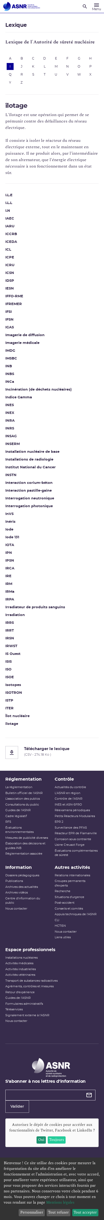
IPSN (9, 560)
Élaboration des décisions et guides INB (25, 846)
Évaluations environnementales (19, 830)
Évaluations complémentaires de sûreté (76, 853)
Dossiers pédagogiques (22, 875)
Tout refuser (58, 1212)
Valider (17, 1106)
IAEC (9, 218)
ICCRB (11, 234)
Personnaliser (31, 1212)
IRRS (9, 623)
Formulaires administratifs (24, 1003)
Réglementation (23, 779)
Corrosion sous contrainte (73, 839)
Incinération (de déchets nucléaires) (38, 389)
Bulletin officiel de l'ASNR (24, 793)
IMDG (10, 351)
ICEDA (11, 242)
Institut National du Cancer (30, 467)
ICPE (9, 257)
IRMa (9, 592)
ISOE (9, 677)
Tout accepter (85, 1212)
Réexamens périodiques (72, 810)
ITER (9, 708)
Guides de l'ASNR (18, 810)
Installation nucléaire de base (32, 452)
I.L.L (8, 203)
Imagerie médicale (22, 343)
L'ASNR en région (67, 793)
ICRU (9, 265)
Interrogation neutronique (29, 498)
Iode (9, 529)
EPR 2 (59, 821)
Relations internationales (72, 875)
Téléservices (14, 1009)
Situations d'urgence (69, 897)
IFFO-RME (14, 296)
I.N (7, 211)
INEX (9, 413)
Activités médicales (19, 963)
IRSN (9, 638)
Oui (41, 1140)
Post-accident (64, 902)
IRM (8, 584)
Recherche (62, 891)
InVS (9, 514)
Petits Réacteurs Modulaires (75, 816)
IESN (9, 288)
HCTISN (60, 925)
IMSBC (11, 358)
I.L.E (9, 195)
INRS (9, 428)
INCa (9, 382)
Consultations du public (22, 804)
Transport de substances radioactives (31, 980)
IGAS (9, 327)
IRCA (9, 568)
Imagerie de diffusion (25, 335)
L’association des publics (22, 798)
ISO (8, 669)
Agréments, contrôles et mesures (29, 986)
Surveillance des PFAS (71, 827)
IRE (8, 576)
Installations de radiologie (29, 459)
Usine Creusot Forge (70, 844)
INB (8, 366)
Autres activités (72, 867)
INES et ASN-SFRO (68, 804)
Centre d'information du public (22, 900)
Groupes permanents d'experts (70, 883)
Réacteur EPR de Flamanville (76, 833)
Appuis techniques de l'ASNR (76, 914)
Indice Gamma (18, 397)
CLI (57, 920)
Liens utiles (63, 937)
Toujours (56, 1140)
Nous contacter (16, 908)
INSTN (11, 475)
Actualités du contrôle (70, 787)
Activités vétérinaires (20, 974)
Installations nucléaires (21, 957)
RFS (8, 821)
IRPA (9, 599)
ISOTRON (13, 693)
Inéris (10, 522)
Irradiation (15, 615)
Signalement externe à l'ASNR (27, 1015)
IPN (8, 553)
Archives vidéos (16, 892)
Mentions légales (60, 1202)
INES (9, 405)
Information (18, 867)
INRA (10, 420)
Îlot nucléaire (17, 716)
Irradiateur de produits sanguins (35, 607)
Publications (14, 881)
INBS (9, 374)
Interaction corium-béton (29, 483)
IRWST (11, 646)
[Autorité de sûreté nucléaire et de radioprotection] (21, 6)
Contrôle (64, 779)
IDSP (9, 281)
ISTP (9, 700)
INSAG (11, 436)
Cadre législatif (16, 816)
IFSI (8, 312)
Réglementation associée (23, 853)
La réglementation (18, 787)
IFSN (9, 319)
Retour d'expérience (20, 992)
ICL (8, 249)
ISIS (8, 661)
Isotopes (13, 685)
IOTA (9, 545)
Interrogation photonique (29, 506)
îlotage (11, 724)
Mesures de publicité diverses (26, 837)
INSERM (12, 444)
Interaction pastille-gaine (28, 490)
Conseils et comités (69, 908)
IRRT (9, 630)
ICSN (9, 273)
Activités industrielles (20, 969)
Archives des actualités (21, 886)
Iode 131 (12, 537)
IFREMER (13, 304)
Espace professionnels (30, 950)
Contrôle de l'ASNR (68, 798)
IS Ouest (13, 654)
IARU (9, 226)
